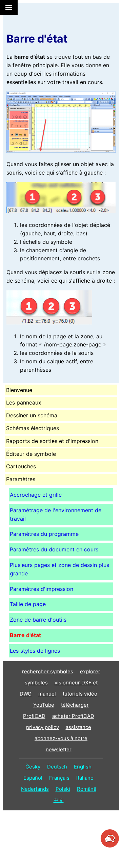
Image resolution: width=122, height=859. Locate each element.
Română (86, 789)
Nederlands (35, 789)
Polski (63, 789)
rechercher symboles (47, 671)
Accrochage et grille (36, 494)
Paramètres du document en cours (54, 549)
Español (32, 778)
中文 (59, 800)
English (83, 766)
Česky (32, 766)
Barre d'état (25, 635)
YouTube (43, 705)
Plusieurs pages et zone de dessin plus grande (59, 569)
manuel (47, 694)
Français (59, 778)
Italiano (85, 778)
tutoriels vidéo (80, 694)
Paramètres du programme (44, 533)
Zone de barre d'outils (38, 619)
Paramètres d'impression (41, 588)
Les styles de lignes (35, 650)
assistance (78, 727)
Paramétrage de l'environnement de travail (55, 514)
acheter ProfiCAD (73, 716)
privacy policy (42, 727)
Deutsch (57, 766)
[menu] (9, 7)
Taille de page (28, 604)
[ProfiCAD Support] (110, 846)
